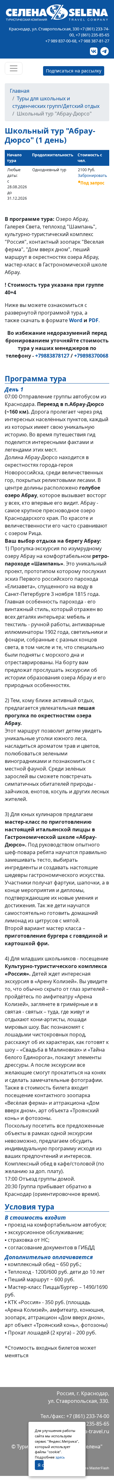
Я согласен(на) (41, 1465)
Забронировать (92, 175)
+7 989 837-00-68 (60, 41)
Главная (19, 90)
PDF (93, 320)
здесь (60, 1457)
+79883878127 (52, 355)
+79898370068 (91, 355)
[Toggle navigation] (13, 68)
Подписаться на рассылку (73, 71)
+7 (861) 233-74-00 (87, 1416)
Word (75, 320)
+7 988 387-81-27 (93, 41)
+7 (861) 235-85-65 (92, 35)
